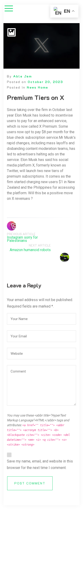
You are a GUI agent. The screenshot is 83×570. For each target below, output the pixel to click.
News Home (37, 87)
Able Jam (22, 76)
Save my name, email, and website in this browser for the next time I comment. (40, 464)
